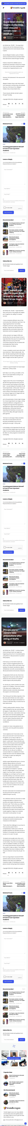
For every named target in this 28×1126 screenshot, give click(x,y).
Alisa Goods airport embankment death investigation (14, 238)
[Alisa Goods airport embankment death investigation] (5, 239)
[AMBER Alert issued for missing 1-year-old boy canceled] (5, 252)
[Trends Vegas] (14, 8)
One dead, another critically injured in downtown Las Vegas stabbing (17, 231)
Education (10, 1053)
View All (23, 219)
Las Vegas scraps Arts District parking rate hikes (16, 244)
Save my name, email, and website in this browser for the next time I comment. (14, 201)
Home (4, 18)
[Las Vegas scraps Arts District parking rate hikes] (5, 246)
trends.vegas (10, 37)
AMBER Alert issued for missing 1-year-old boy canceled (17, 251)
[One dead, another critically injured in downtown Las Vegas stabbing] (5, 231)
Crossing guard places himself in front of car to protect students (13, 148)
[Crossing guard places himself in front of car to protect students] (3, 3)
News (9, 18)
